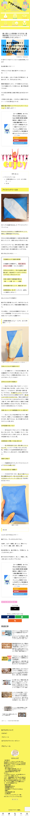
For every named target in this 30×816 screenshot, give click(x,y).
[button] (27, 439)
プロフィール (5, 737)
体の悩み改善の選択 (7, 602)
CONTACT (4, 733)
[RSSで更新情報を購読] (15, 620)
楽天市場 (16, 140)
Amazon (16, 138)
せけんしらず (15, 758)
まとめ (7, 183)
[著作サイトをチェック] (8, 616)
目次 (13, 174)
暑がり (15, 602)
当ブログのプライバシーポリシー (11, 741)
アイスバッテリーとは (9, 177)
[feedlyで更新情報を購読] (22, 616)
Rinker (18, 135)
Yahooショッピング (19, 143)
